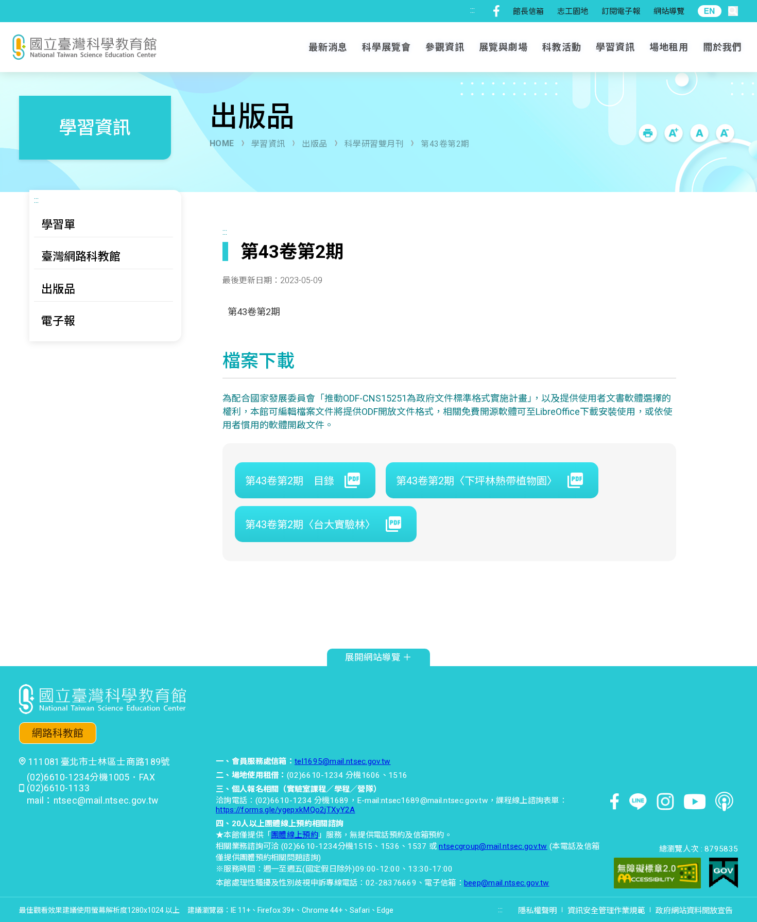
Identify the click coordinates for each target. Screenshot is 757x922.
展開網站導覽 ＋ (378, 657)
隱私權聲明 (537, 910)
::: (472, 10)
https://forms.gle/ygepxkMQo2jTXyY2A (285, 809)
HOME (222, 143)
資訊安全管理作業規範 (606, 910)
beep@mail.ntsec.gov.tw (506, 883)
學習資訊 (268, 144)
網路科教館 (57, 733)
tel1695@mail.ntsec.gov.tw (343, 761)
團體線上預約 (294, 835)
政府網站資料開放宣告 (694, 910)
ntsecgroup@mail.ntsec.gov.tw (493, 846)
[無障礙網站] (657, 874)
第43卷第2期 (445, 144)
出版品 (315, 144)
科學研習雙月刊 (374, 144)
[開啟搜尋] (733, 11)
